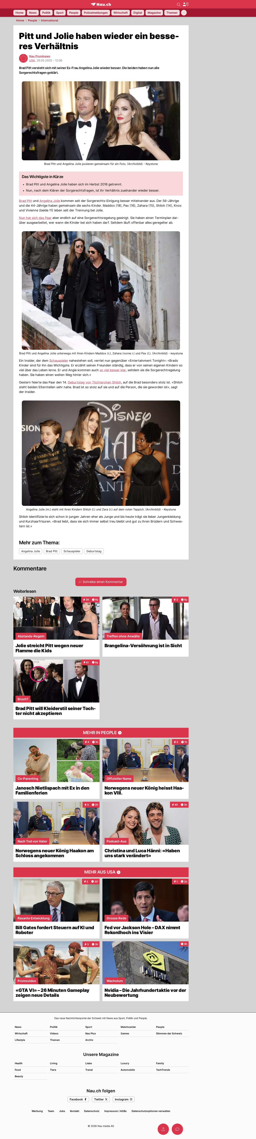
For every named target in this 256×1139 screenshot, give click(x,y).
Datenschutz (91, 1111)
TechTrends (163, 1069)
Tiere (53, 1069)
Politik (54, 1026)
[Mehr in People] (101, 733)
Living (53, 1063)
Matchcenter (128, 1026)
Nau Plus (90, 1033)
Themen (55, 1039)
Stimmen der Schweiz (169, 1033)
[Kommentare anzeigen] (177, 1129)
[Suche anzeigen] (179, 4)
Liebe (88, 1063)
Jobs (62, 1111)
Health (19, 1063)
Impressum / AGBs (115, 1111)
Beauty (19, 1076)
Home (20, 20)
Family (160, 1063)
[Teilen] (163, 1129)
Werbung (37, 1111)
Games (125, 1033)
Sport (88, 1026)
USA (32, 60)
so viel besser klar (113, 370)
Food (18, 1069)
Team (51, 1111)
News (18, 1026)
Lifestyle (20, 1039)
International (49, 20)
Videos (54, 1033)
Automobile (128, 1069)
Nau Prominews (39, 56)
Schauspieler (58, 360)
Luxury (125, 1063)
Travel (89, 1069)
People (32, 20)
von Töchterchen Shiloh (103, 382)
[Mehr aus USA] (101, 872)
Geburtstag (76, 382)
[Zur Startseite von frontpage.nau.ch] (101, 4)
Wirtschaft (21, 1033)
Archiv (89, 1039)
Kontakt (74, 1111)
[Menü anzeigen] (186, 4)
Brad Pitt (25, 201)
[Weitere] (184, 12)
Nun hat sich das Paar (35, 218)
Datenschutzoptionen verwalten (151, 1111)
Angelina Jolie (49, 201)
